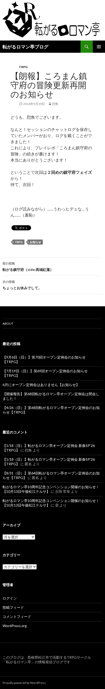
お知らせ (35, 242)
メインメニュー (99, 47)
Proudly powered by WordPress (24, 683)
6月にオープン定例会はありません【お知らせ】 (41, 384)
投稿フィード (13, 607)
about (8, 323)
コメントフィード (17, 616)
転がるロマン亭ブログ (25, 46)
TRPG (23, 67)
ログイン (10, 598)
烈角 (55, 104)
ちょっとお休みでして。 (22, 285)
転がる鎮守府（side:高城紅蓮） (28, 266)
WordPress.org (15, 626)
